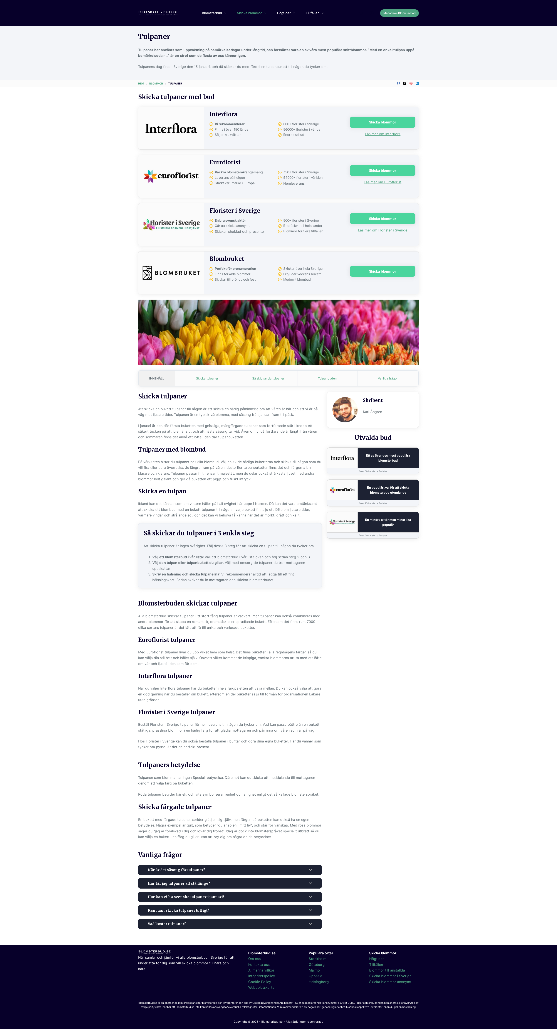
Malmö (314, 970)
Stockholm (317, 958)
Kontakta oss (259, 964)
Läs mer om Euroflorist (382, 182)
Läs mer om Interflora (383, 134)
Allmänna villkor (261, 970)
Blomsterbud (212, 13)
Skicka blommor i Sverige (390, 976)
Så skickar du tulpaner (268, 378)
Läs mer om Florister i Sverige (382, 230)
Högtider (284, 13)
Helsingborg (319, 982)
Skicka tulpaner (207, 378)
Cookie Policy (259, 982)
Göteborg (317, 964)
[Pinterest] (411, 83)
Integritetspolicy (261, 976)
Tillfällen (312, 13)
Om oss (254, 958)
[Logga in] (372, 13)
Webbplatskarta (261, 987)
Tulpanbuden (327, 378)
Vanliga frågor (388, 378)
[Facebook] (398, 83)
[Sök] (361, 13)
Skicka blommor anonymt (390, 982)
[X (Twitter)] (404, 83)
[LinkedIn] (417, 83)
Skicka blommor (249, 13)
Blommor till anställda (387, 970)
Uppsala (315, 976)
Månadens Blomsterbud (399, 13)
